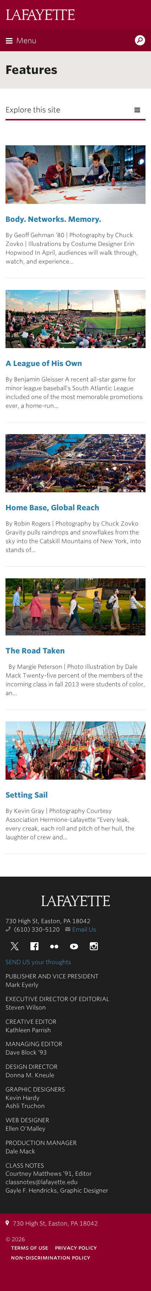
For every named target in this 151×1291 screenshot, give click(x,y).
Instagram (94, 946)
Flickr (54, 946)
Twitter (14, 946)
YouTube (74, 946)
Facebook (34, 946)
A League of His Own (43, 363)
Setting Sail (26, 795)
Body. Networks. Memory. (53, 219)
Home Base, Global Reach (52, 507)
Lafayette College (75, 901)
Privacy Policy (76, 1247)
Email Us (84, 929)
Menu (26, 40)
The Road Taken (35, 650)
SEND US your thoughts (38, 962)
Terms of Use (29, 1247)
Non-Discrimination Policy (50, 1257)
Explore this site (32, 109)
